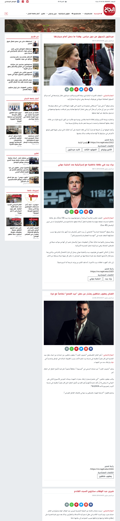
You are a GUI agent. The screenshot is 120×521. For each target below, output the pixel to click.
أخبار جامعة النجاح (33, 13)
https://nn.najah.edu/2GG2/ (102, 142)
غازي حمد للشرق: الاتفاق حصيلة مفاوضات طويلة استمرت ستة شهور (15, 231)
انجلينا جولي (95, 278)
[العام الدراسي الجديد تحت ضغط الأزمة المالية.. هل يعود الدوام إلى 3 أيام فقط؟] (14, 198)
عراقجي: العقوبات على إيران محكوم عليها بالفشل (20, 89)
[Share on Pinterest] (76, 89)
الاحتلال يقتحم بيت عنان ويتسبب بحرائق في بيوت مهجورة (21, 58)
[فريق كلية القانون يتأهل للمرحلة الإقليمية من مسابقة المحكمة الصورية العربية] (14, 106)
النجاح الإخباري (109, 10)
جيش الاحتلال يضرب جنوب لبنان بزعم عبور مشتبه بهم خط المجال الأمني (19, 81)
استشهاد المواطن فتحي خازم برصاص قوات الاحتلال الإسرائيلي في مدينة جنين (19, 51)
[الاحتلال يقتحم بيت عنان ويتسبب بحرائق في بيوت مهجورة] (36, 59)
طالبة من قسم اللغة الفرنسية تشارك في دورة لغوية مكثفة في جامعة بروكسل (31, 116)
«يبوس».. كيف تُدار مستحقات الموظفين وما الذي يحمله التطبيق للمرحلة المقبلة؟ (32, 209)
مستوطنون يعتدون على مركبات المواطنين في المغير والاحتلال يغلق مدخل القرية (19, 67)
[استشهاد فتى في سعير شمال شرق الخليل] (36, 43)
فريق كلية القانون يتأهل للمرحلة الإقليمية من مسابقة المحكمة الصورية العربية (14, 117)
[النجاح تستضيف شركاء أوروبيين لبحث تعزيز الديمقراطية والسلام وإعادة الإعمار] (31, 130)
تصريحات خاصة (33, 190)
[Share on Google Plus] (86, 89)
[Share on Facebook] (91, 89)
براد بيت (108, 278)
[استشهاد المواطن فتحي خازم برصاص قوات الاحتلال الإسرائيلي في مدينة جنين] (36, 51)
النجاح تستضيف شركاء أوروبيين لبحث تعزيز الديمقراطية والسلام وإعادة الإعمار (31, 139)
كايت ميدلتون (74, 149)
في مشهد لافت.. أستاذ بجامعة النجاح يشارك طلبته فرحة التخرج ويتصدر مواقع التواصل (18, 160)
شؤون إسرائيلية (64, 13)
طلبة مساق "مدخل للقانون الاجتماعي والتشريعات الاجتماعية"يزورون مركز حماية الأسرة (15, 140)
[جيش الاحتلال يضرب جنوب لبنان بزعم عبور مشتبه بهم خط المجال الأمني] (36, 82)
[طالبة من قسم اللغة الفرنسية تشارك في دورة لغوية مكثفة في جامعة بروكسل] (31, 106)
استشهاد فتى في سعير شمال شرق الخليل (19, 42)
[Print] (67, 89)
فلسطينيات (88, 13)
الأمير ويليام (106, 149)
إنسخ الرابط (83, 142)
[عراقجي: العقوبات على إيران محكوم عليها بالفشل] (36, 89)
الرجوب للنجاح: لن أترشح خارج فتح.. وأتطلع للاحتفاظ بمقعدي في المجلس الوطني (32, 232)
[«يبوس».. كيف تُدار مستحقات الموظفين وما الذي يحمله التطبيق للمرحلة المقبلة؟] (31, 198)
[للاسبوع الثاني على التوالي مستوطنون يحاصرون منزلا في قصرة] (36, 74)
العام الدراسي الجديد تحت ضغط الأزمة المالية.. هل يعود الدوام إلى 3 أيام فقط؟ (14, 209)
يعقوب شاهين (105, 476)
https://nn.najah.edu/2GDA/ (102, 469)
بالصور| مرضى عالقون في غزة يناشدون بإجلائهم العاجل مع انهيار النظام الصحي (19, 170)
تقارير (43, 13)
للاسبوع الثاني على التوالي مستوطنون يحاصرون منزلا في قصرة (20, 74)
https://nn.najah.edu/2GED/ (102, 271)
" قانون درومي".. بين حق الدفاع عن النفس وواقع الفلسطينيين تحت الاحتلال (18, 179)
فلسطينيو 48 (76, 13)
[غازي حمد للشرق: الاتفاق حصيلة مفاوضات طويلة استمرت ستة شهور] (14, 222)
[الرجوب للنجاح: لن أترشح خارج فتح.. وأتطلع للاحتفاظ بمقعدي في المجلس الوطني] (31, 222)
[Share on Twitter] (81, 89)
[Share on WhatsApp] (71, 89)
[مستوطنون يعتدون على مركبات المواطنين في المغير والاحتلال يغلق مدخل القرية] (36, 66)
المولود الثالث (90, 149)
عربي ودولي (52, 13)
